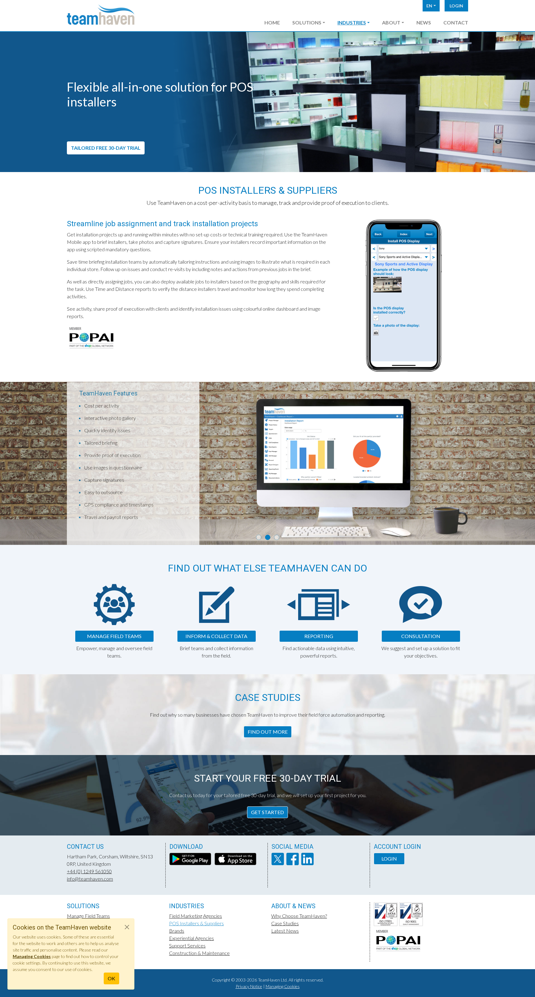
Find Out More (268, 732)
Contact (455, 22)
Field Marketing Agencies (195, 916)
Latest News (285, 931)
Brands (176, 931)
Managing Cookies (283, 986)
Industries (351, 22)
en (429, 5)
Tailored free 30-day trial (106, 148)
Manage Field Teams (114, 636)
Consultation (420, 636)
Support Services (187, 945)
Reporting (318, 636)
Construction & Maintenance (199, 953)
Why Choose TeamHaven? (299, 916)
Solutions (306, 22)
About (391, 22)
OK (111, 978)
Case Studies (285, 923)
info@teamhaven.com (90, 879)
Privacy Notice (249, 986)
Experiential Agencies (191, 938)
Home (272, 22)
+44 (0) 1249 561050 (89, 871)
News (423, 22)
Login (456, 5)
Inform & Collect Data (216, 636)
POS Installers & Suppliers (196, 923)
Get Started (267, 812)
